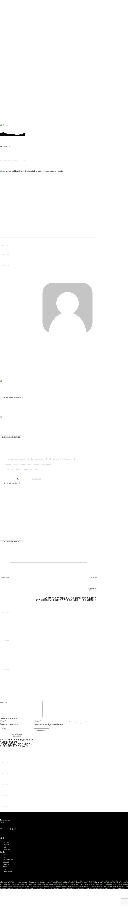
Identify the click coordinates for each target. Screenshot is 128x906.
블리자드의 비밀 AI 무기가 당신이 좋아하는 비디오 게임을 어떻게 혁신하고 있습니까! (30, 252)
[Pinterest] (106, 127)
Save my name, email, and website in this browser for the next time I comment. (82, 724)
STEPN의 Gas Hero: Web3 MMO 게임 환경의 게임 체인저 (16, 803)
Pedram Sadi (6, 160)
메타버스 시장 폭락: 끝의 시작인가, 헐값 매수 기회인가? (21, 639)
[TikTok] (112, 127)
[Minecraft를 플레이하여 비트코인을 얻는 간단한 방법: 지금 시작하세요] (86, 678)
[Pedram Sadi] (48, 308)
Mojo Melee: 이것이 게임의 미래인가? (15, 272)
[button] (125, 127)
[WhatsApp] (86, 165)
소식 (10, 146)
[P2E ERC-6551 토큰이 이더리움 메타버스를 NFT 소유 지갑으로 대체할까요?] (86, 622)
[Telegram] (109, 127)
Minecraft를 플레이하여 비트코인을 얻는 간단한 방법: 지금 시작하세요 (26, 667)
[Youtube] (121, 127)
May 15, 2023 (36, 479)
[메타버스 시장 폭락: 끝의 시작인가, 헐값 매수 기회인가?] (86, 650)
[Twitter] (118, 127)
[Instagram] (103, 127)
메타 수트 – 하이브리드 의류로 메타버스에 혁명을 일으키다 (22, 242)
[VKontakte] (29, 832)
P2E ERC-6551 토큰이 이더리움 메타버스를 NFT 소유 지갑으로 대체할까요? (28, 610)
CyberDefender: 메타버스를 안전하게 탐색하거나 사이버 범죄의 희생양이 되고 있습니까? (22, 580)
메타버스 (6, 146)
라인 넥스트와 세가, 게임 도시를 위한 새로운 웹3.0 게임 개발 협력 (16, 792)
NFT (1, 146)
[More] (93, 165)
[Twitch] (115, 127)
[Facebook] (100, 127)
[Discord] (97, 127)
